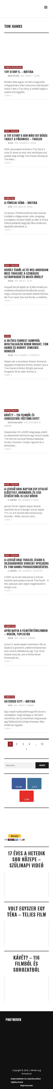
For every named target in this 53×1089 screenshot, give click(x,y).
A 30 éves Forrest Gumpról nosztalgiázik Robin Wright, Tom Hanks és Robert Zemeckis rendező (26, 346)
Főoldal (19, 67)
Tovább (7, 95)
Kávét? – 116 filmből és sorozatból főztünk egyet (22, 416)
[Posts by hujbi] (5, 207)
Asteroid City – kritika (19, 701)
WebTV (15, 410)
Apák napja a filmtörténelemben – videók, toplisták (26, 632)
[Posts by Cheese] (5, 143)
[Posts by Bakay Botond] (5, 76)
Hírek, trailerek (11, 131)
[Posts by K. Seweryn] (5, 500)
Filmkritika (9, 67)
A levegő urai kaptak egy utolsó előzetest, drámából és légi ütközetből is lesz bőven (26, 492)
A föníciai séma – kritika (20, 202)
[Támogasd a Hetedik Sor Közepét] (26, 16)
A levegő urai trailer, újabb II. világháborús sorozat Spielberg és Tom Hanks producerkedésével (26, 563)
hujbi (10, 207)
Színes (7, 336)
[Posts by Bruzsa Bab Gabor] (5, 422)
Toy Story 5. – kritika (18, 71)
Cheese (10, 143)
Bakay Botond (13, 76)
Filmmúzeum (10, 626)
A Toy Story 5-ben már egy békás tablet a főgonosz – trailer (25, 137)
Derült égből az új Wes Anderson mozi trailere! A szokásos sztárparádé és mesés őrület (26, 273)
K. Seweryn (12, 500)
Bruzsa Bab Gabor (15, 422)
